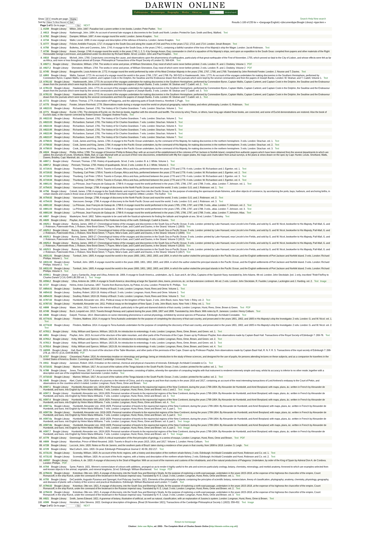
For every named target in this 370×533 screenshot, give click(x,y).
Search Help (306, 18)
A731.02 (47, 456)
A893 (46, 75)
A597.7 (47, 431)
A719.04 (47, 180)
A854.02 (47, 292)
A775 (46, 104)
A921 (46, 498)
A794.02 (47, 486)
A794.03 (47, 492)
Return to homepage (185, 522)
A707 (46, 356)
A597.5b (47, 412)
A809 (46, 441)
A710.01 (47, 366)
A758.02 (47, 145)
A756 (46, 191)
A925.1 (47, 224)
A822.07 (47, 137)
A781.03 (47, 88)
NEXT (87, 25)
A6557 (46, 460)
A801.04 (47, 212)
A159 (46, 29)
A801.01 (47, 184)
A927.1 (47, 64)
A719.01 (47, 169)
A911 (46, 363)
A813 (46, 32)
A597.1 (47, 387)
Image (98, 277)
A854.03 (47, 296)
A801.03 (47, 209)
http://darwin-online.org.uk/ (223, 526)
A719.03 (47, 176)
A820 (46, 220)
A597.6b (47, 425)
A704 (46, 467)
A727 (46, 285)
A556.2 (47, 281)
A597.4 (47, 399)
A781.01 (47, 94)
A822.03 (47, 122)
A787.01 (47, 303)
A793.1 (47, 331)
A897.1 (47, 161)
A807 (46, 216)
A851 (46, 335)
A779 (46, 438)
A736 (46, 51)
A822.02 (47, 118)
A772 (46, 101)
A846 (46, 315)
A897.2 (47, 165)
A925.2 (47, 230)
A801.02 (47, 205)
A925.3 (47, 236)
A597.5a (47, 406)
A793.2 (47, 339)
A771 (46, 112)
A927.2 (47, 68)
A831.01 (47, 256)
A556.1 (47, 275)
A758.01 (47, 141)
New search (320, 18)
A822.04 (47, 126)
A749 (46, 311)
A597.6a (47, 419)
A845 (46, 380)
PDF (249, 64)
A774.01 (47, 319)
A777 (46, 44)
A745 (46, 71)
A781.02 (47, 81)
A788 (46, 370)
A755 (46, 479)
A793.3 (47, 343)
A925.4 (47, 243)
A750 (46, 47)
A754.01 (47, 187)
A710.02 (47, 377)
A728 (46, 445)
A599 (46, 502)
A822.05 (47, 129)
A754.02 (47, 197)
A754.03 (47, 201)
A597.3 (47, 393)
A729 (46, 449)
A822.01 (47, 108)
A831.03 (47, 268)
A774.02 (47, 325)
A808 (46, 307)
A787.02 (47, 300)
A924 (46, 152)
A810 (46, 58)
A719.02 (47, 172)
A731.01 (47, 453)
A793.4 (47, 346)
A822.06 (47, 133)
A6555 (46, 350)
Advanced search (230, 12)
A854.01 (47, 288)
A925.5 (47, 249)
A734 (46, 40)
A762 (46, 36)
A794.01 (47, 473)
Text (159, 29)
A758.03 (47, 148)
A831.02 (47, 262)
